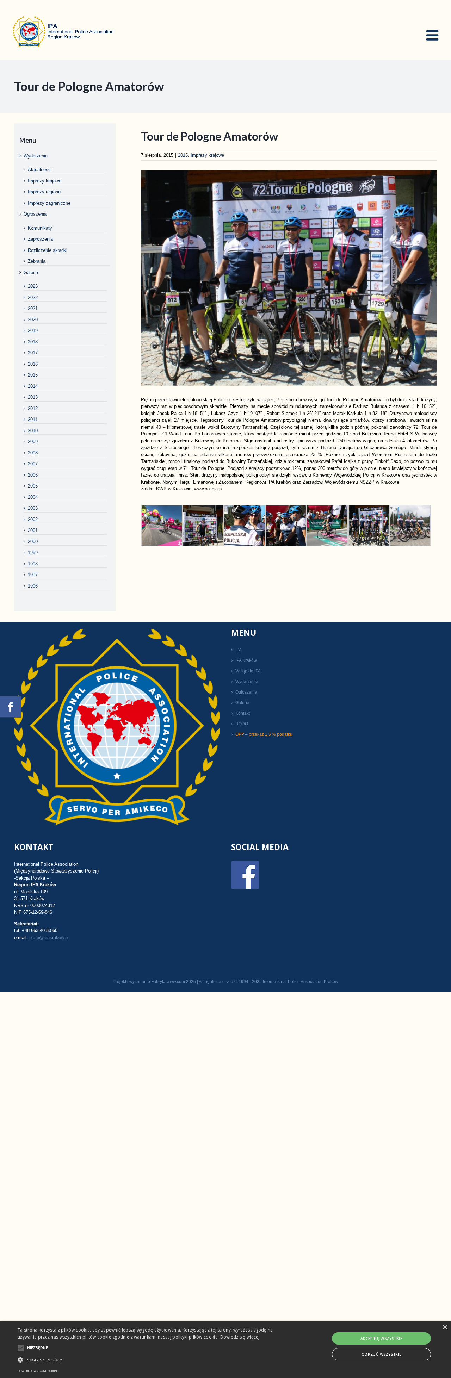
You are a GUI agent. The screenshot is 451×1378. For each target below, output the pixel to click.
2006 (33, 475)
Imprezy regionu (44, 191)
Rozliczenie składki (47, 250)
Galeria (31, 272)
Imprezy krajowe (207, 155)
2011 (32, 419)
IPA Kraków (246, 660)
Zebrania (36, 261)
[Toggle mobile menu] (433, 35)
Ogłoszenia (35, 214)
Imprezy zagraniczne (49, 203)
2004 (33, 497)
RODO (241, 723)
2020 (33, 319)
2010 (33, 430)
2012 (33, 408)
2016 (33, 364)
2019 (33, 330)
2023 (33, 286)
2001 (33, 530)
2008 (33, 452)
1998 (33, 563)
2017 (33, 352)
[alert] (225, 1349)
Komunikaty (40, 228)
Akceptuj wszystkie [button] (381, 1338)
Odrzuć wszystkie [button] (381, 1354)
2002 (33, 519)
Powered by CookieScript (37, 1370)
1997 (33, 574)
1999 (33, 552)
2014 (33, 386)
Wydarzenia (36, 156)
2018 (33, 341)
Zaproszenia (40, 239)
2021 (33, 308)
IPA (238, 649)
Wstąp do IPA (248, 671)
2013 (33, 397)
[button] (153, 1359)
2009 (33, 441)
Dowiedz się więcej (240, 1337)
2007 (33, 463)
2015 (183, 155)
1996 (33, 586)
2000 (33, 541)
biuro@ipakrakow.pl (49, 937)
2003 (33, 508)
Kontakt (242, 713)
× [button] (444, 1327)
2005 (33, 486)
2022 (33, 297)
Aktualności (40, 169)
